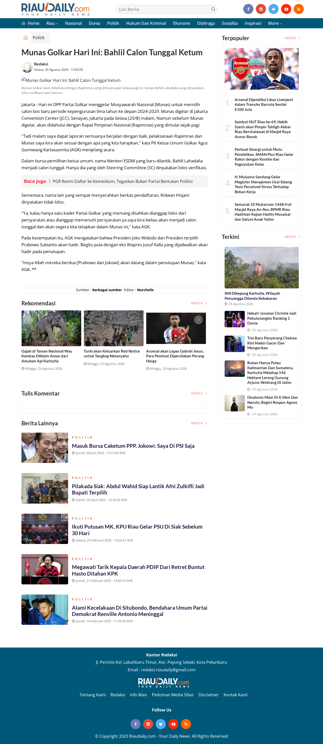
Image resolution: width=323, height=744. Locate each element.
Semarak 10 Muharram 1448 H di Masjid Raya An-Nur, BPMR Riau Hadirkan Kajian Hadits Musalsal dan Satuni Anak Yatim (263, 211)
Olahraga (206, 23)
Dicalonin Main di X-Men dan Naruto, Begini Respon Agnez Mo (272, 402)
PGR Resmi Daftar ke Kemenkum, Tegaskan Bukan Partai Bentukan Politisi (123, 181)
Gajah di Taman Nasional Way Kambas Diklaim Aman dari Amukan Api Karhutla (46, 356)
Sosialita (230, 23)
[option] (52, 342)
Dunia (94, 23)
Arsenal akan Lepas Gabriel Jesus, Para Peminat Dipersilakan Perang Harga (175, 356)
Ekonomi (181, 23)
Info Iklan (138, 695)
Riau (50, 23)
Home (33, 23)
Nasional (73, 23)
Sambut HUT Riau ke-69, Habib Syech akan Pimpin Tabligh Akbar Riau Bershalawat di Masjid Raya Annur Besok (263, 129)
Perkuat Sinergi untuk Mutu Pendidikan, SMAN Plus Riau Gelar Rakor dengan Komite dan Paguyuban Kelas (264, 156)
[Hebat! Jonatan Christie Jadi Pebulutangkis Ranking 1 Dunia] (235, 319)
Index (197, 303)
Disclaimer (209, 695)
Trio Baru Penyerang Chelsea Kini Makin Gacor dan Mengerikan (272, 343)
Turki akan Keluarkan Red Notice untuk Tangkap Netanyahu (112, 353)
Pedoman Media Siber (173, 695)
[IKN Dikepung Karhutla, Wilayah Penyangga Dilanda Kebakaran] (262, 267)
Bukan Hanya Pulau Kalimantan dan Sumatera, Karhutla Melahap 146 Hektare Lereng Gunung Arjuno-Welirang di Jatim (270, 372)
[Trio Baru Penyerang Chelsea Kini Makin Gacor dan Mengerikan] (235, 344)
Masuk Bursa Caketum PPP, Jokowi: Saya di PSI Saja (133, 445)
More (273, 23)
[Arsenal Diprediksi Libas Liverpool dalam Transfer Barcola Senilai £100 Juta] (262, 69)
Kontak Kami (236, 695)
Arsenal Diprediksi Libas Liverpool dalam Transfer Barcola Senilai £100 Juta (264, 104)
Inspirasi (253, 23)
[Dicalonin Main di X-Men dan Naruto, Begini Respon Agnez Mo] (235, 403)
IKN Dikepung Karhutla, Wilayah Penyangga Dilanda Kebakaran (252, 296)
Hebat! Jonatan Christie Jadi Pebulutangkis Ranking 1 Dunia (271, 318)
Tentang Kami (92, 695)
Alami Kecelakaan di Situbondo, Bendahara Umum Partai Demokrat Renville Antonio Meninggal (139, 610)
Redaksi (41, 63)
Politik (113, 23)
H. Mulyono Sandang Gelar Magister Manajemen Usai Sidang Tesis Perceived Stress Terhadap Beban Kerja (263, 184)
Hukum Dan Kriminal (146, 23)
